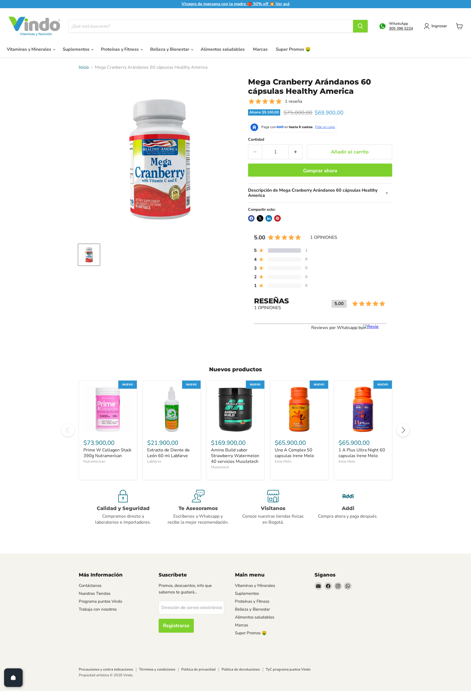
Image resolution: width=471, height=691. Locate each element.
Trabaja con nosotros (98, 609)
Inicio (84, 67)
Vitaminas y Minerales (29, 49)
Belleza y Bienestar (170, 49)
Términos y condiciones (157, 669)
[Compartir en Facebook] (251, 218)
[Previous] (67, 430)
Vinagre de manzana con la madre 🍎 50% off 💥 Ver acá (235, 4)
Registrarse (176, 625)
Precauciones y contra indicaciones (106, 669)
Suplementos (76, 49)
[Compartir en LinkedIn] (268, 218)
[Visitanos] (272, 507)
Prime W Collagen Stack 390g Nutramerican (107, 453)
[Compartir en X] (260, 218)
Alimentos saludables (223, 49)
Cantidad (256, 139)
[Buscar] (360, 26)
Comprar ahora (320, 170)
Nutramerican (94, 461)
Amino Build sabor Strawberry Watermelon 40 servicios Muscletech (235, 455)
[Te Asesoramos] (198, 507)
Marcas (260, 49)
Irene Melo (283, 461)
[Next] (403, 430)
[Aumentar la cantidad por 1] (296, 151)
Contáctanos (90, 585)
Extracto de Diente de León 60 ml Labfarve (168, 453)
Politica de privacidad (198, 669)
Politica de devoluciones (241, 669)
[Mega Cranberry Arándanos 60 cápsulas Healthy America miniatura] (89, 254)
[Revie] (374, 327)
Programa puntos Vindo (100, 601)
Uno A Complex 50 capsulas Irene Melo (294, 453)
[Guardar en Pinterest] (277, 218)
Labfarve (154, 461)
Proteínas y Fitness (120, 49)
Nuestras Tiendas (94, 593)
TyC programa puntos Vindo (288, 669)
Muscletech (220, 467)
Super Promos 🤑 (293, 49)
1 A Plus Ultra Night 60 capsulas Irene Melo (362, 453)
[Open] (13, 677)
